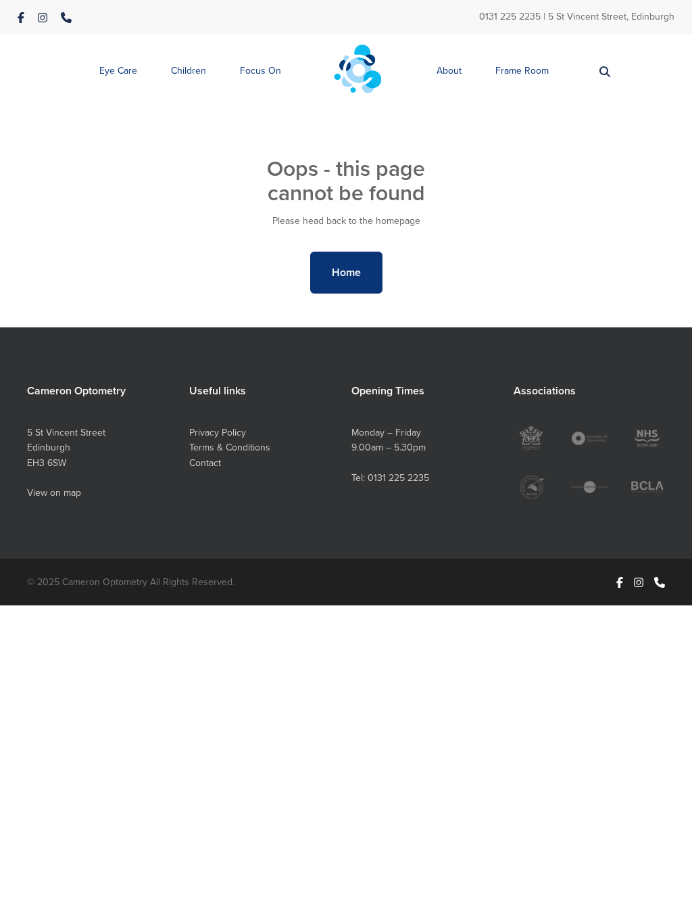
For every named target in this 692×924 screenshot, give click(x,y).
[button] (118, 71)
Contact (205, 462)
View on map (54, 492)
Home (346, 272)
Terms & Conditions (229, 447)
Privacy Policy (217, 432)
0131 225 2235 (510, 16)
